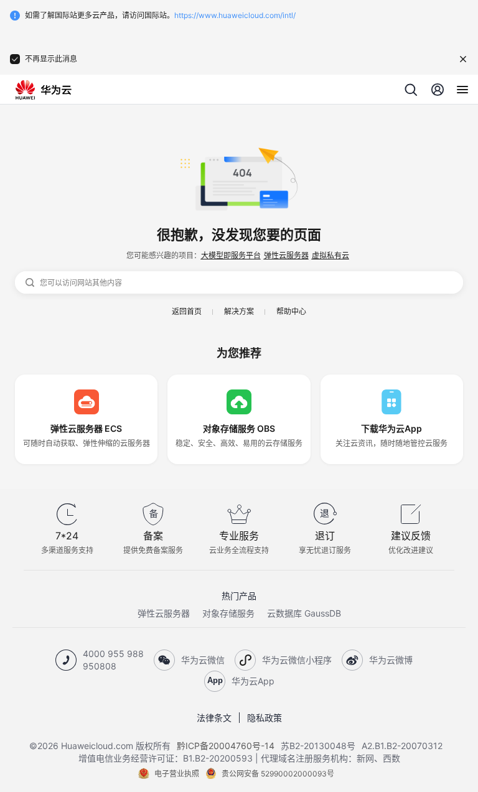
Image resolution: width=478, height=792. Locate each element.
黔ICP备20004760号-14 (225, 745)
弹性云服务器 (286, 255)
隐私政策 (264, 717)
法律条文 (214, 717)
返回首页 (187, 311)
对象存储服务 (228, 613)
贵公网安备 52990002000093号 (278, 773)
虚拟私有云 (330, 255)
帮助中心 (291, 311)
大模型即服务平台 (231, 255)
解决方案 (239, 311)
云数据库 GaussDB (304, 613)
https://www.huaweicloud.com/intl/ (235, 15)
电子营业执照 (176, 773)
